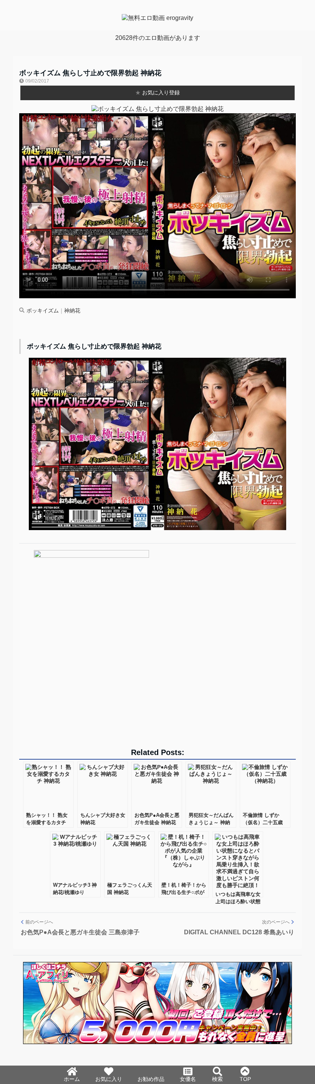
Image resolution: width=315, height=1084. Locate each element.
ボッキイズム (43, 311)
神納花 (72, 311)
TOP (245, 1079)
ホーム (72, 1079)
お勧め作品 (151, 1079)
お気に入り (108, 1079)
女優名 (188, 1079)
